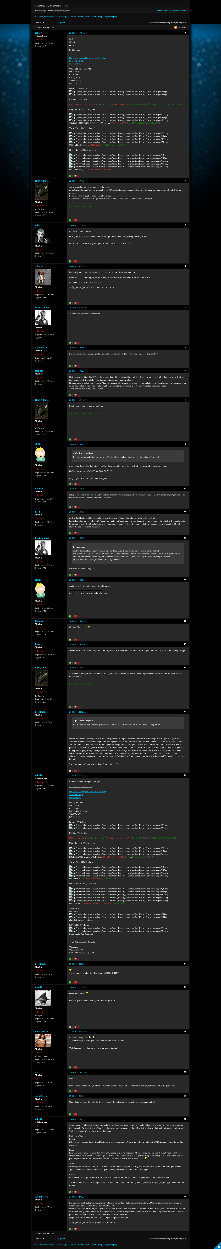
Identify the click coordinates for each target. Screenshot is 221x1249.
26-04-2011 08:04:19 (77, 307)
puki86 (38, 987)
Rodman (39, 488)
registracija (166, 22)
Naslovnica (40, 5)
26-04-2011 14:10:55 (77, 511)
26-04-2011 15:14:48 (77, 667)
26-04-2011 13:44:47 (77, 400)
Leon (37, 511)
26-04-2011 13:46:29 (77, 444)
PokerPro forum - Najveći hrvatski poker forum (55, 16)
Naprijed (61, 22)
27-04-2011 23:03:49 (77, 1031)
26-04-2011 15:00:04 (77, 621)
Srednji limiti (84, 16)
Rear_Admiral (42, 180)
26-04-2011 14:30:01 (77, 538)
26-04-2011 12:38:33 (77, 347)
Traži (65, 5)
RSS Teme (182, 27)
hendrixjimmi (42, 307)
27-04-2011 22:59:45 (77, 987)
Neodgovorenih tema (178, 10)
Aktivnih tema (162, 10)
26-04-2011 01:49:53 (77, 266)
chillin (38, 444)
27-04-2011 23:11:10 (77, 1096)
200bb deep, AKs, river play (104, 16)
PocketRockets (42, 1031)
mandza (39, 370)
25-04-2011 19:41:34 (77, 180)
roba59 (38, 32)
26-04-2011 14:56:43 (77, 579)
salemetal (39, 266)
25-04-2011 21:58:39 (77, 225)
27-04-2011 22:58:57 (77, 964)
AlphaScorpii (41, 347)
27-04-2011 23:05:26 (77, 1072)
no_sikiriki (40, 711)
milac (37, 225)
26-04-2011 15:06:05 (77, 644)
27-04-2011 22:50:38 (77, 775)
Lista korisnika (54, 5)
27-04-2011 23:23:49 (77, 1196)
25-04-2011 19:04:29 (77, 33)
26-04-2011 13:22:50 (77, 370)
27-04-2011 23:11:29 (77, 1119)
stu (36, 1072)
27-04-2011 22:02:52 (77, 711)
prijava (152, 22)
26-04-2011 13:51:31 (77, 488)
